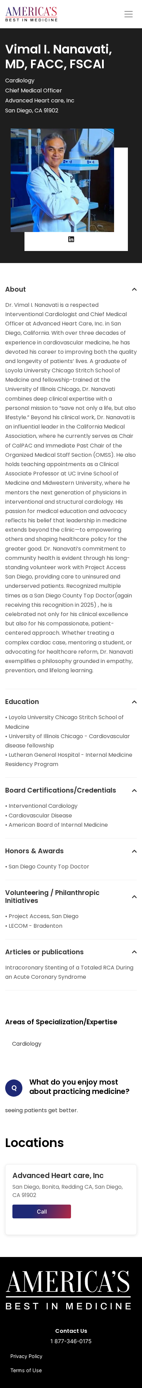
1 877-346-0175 (71, 1341)
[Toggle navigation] (128, 14)
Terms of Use (26, 1370)
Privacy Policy (26, 1356)
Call (42, 1211)
